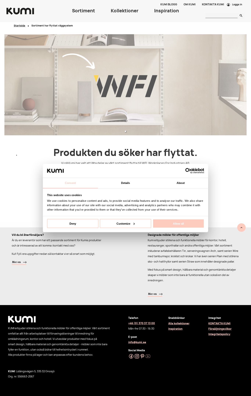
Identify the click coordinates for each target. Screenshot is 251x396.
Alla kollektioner (178, 323)
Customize (123, 223)
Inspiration (175, 329)
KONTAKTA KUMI (219, 323)
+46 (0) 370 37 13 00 (141, 323)
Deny (72, 223)
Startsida (19, 26)
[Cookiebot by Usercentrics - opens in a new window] (188, 170)
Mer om (16, 262)
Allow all (178, 223)
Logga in (237, 4)
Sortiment (83, 11)
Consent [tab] (70, 182)
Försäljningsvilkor (220, 329)
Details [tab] (125, 182)
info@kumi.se (137, 342)
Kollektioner (124, 11)
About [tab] (181, 182)
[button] (125, 131)
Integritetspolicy (219, 334)
